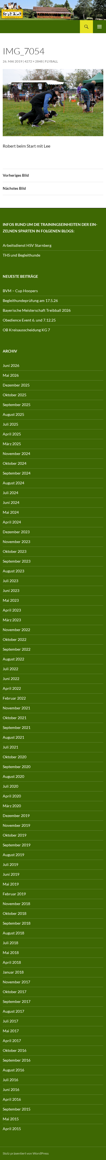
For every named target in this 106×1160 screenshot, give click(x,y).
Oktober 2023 (14, 551)
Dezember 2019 (16, 815)
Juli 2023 (10, 580)
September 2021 (16, 727)
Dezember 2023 (16, 531)
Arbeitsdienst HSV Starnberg (27, 245)
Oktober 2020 (14, 756)
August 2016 (13, 1070)
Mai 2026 (11, 375)
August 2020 (13, 776)
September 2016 (16, 1060)
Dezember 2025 (16, 385)
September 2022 (16, 649)
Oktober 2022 (14, 639)
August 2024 (13, 483)
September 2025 (16, 404)
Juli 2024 (10, 492)
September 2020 (16, 766)
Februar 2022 (14, 698)
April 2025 (12, 434)
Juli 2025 (10, 424)
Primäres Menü (99, 26)
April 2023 (12, 610)
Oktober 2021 (14, 717)
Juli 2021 (10, 747)
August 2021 (13, 737)
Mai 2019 (11, 884)
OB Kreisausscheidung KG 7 (26, 330)
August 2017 (13, 1011)
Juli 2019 (10, 864)
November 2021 (16, 708)
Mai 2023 (11, 600)
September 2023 (16, 561)
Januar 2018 (13, 972)
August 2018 (13, 933)
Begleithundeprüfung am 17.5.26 (30, 300)
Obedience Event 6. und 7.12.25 (29, 320)
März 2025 (12, 443)
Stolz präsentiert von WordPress (26, 1153)
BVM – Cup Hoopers (20, 290)
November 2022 (16, 629)
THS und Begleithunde (21, 255)
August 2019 (13, 854)
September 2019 (16, 845)
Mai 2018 (11, 952)
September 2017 (16, 1001)
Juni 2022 (11, 678)
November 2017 (16, 982)
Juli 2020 (10, 786)
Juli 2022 (10, 668)
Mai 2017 (11, 1030)
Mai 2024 (11, 512)
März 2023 (12, 620)
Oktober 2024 (14, 463)
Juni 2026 (11, 365)
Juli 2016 (10, 1079)
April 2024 (12, 522)
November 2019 (16, 825)
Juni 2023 (11, 590)
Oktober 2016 (14, 1050)
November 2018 (16, 903)
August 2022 (13, 659)
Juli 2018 (10, 942)
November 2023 (16, 541)
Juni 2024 (11, 502)
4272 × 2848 (33, 61)
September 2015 (16, 1109)
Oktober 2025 (14, 394)
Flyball (51, 61)
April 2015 (12, 1128)
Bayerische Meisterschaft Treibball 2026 (37, 310)
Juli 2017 (10, 1021)
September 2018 (16, 923)
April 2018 (12, 962)
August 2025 (13, 414)
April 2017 (12, 1040)
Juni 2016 (11, 1089)
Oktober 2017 (14, 991)
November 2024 (16, 453)
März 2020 (12, 805)
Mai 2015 (11, 1119)
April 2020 (12, 796)
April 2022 (12, 688)
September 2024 (16, 473)
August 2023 (13, 571)
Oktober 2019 (14, 835)
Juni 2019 (11, 874)
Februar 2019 (14, 893)
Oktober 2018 (14, 913)
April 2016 (12, 1099)
